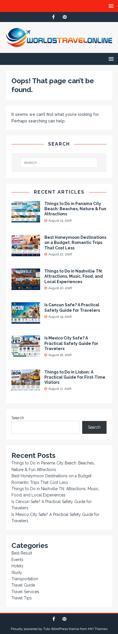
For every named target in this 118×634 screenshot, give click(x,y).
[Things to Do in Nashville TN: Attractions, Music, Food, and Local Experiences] (25, 287)
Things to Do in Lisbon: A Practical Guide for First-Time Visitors (74, 377)
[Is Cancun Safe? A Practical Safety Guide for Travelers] (25, 320)
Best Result (21, 553)
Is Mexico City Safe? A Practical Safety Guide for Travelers (71, 343)
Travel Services (25, 591)
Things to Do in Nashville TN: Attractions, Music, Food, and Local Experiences (73, 276)
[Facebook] (53, 17)
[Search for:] (59, 163)
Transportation (24, 579)
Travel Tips (21, 598)
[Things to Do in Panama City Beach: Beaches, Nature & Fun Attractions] (25, 219)
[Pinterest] (65, 17)
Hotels (17, 566)
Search (17, 418)
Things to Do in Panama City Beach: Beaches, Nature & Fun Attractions (75, 208)
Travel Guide (23, 585)
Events (17, 559)
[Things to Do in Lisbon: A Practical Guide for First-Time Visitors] (25, 387)
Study (16, 572)
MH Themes (97, 629)
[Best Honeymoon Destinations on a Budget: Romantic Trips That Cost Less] (25, 253)
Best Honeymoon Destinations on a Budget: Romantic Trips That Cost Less (75, 242)
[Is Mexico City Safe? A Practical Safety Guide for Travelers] (25, 353)
